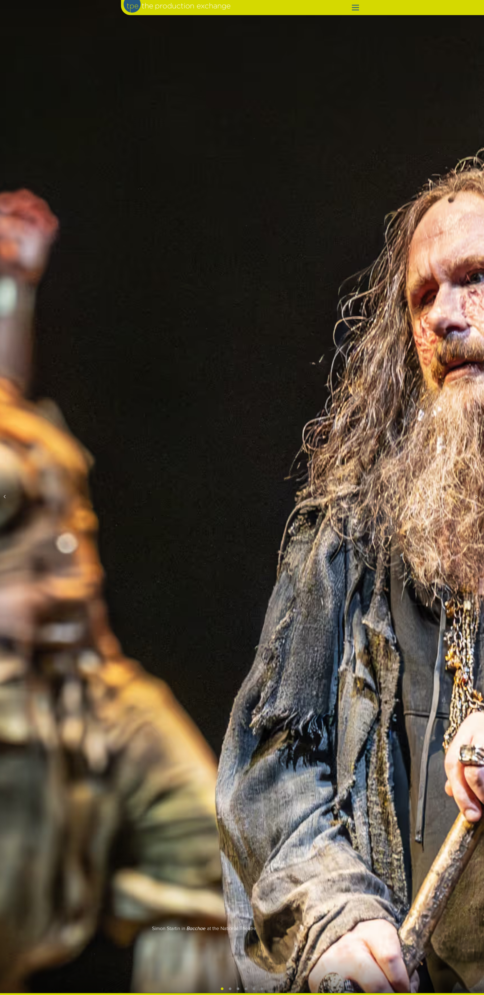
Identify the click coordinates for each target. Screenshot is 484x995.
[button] (7, 496)
